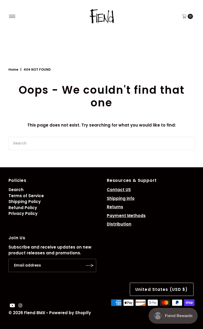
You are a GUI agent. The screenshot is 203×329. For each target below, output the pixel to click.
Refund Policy (22, 207)
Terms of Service (26, 196)
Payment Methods (126, 215)
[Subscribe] (89, 265)
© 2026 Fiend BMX (26, 313)
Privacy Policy (23, 213)
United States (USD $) (161, 289)
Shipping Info (121, 198)
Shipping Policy (24, 201)
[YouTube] (12, 306)
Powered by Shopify (70, 313)
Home (13, 69)
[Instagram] (20, 306)
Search (16, 189)
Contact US (119, 189)
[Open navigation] (12, 16)
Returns (115, 207)
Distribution (119, 224)
